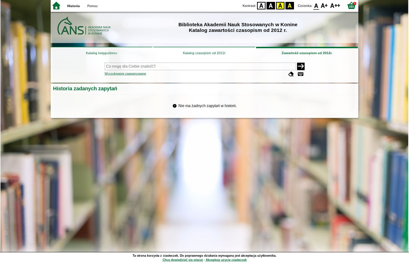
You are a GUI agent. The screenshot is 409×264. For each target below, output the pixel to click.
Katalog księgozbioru (101, 53)
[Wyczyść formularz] (291, 74)
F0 (316, 5)
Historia (73, 6)
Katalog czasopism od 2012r (204, 53)
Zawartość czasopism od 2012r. (307, 53)
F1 (324, 5)
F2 (335, 5)
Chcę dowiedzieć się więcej (183, 260)
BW (271, 5)
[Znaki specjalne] (300, 74)
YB (280, 5)
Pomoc (92, 6)
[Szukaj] (301, 66)
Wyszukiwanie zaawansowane (125, 73)
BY (289, 5)
